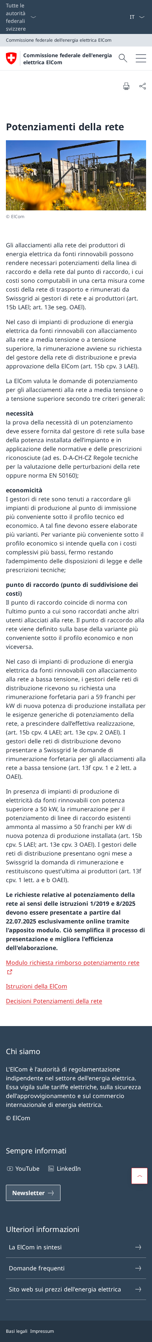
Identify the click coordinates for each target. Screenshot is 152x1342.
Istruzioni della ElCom (36, 986)
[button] (139, 1176)
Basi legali (16, 1331)
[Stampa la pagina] (126, 86)
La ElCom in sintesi (35, 1247)
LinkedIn (68, 1168)
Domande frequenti (37, 1268)
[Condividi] (142, 86)
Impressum (42, 1331)
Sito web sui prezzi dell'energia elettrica (65, 1289)
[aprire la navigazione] (141, 58)
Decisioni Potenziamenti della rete (54, 1001)
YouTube (27, 1168)
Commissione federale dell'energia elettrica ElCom (67, 59)
